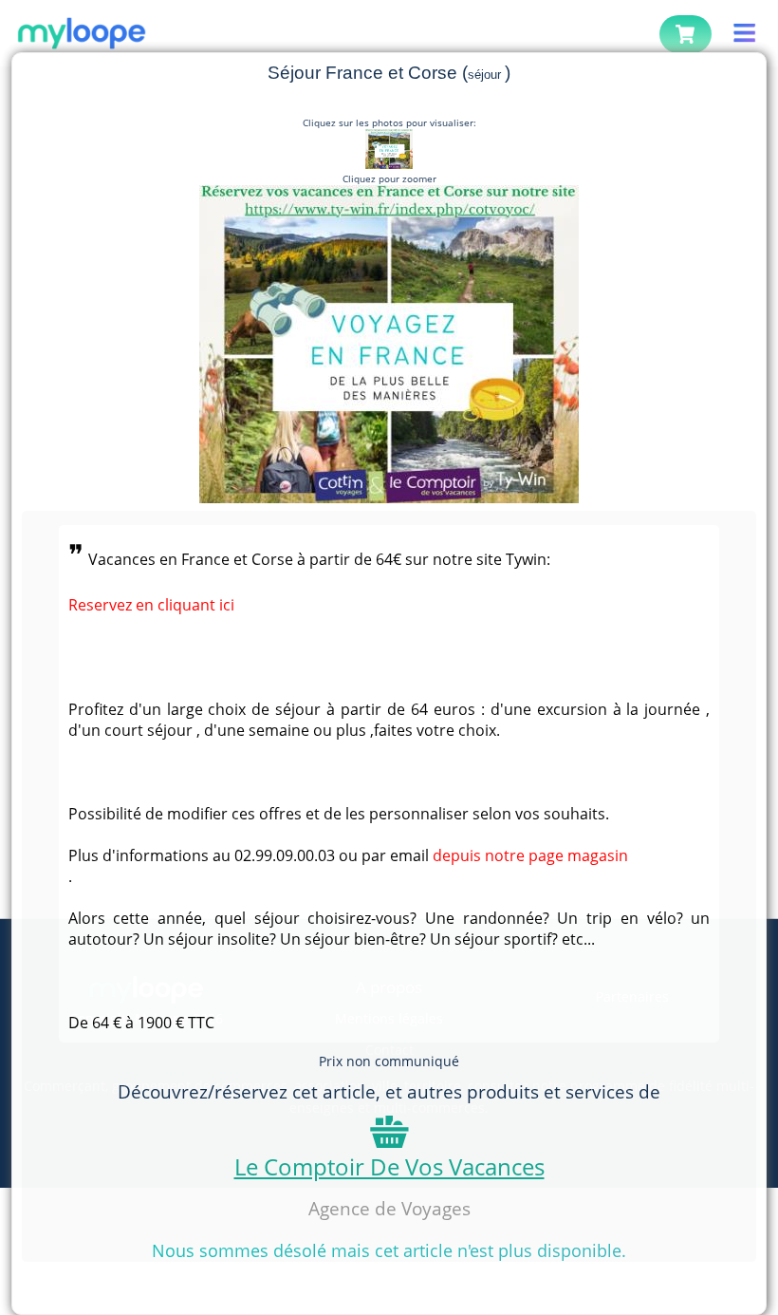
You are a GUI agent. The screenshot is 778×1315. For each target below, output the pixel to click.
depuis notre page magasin (530, 855)
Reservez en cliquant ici (151, 604)
